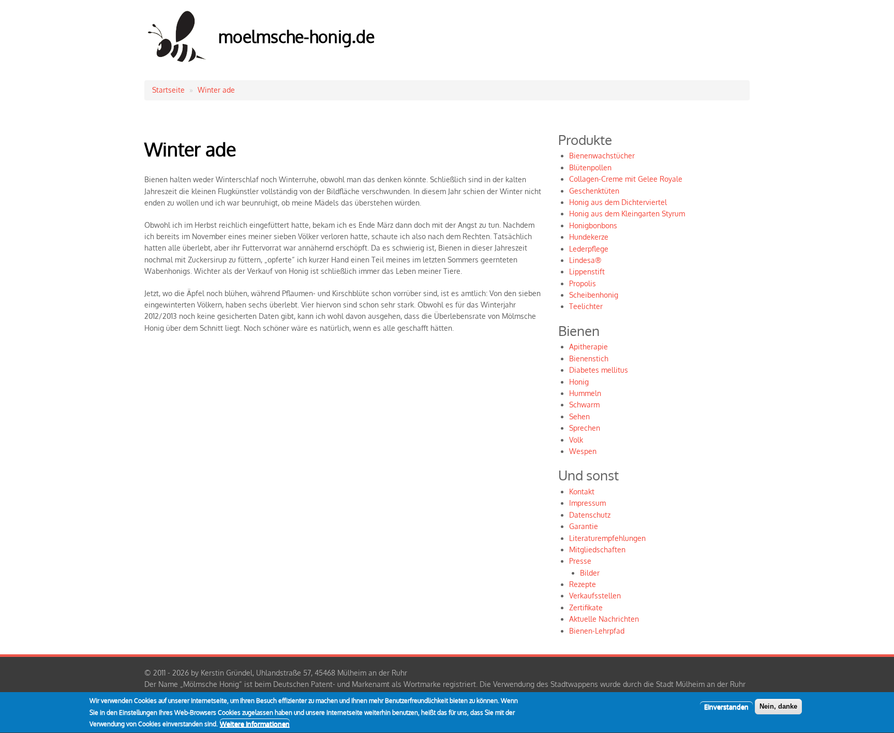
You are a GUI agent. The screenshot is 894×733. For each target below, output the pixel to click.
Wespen (583, 451)
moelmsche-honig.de (296, 36)
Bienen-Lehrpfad (596, 630)
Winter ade (216, 89)
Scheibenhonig (593, 294)
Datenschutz (589, 514)
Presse (580, 560)
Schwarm (584, 404)
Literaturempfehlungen (607, 538)
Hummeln (585, 393)
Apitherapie (588, 346)
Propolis (582, 283)
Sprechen (584, 427)
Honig (579, 381)
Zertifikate (586, 607)
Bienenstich (588, 358)
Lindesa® (585, 260)
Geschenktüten (594, 190)
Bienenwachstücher (602, 155)
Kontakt (581, 491)
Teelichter (586, 306)
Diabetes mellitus (598, 369)
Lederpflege (588, 248)
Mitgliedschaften (597, 549)
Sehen (579, 416)
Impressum (587, 503)
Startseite (168, 89)
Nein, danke (778, 706)
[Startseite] (177, 64)
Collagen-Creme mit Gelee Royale (625, 178)
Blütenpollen (590, 167)
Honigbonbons (593, 225)
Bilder (590, 572)
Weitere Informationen (255, 724)
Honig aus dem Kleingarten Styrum (627, 213)
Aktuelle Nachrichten (604, 618)
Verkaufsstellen (595, 595)
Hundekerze (588, 236)
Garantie (583, 526)
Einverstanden (726, 706)
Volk (576, 439)
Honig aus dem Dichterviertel (618, 202)
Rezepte (582, 584)
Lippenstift (587, 271)
